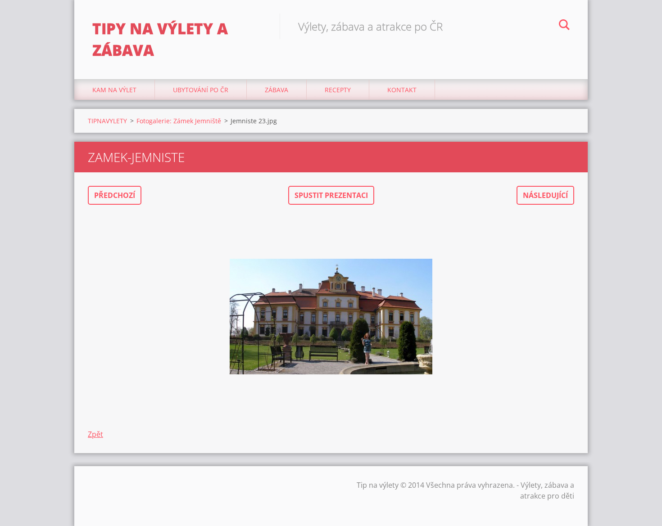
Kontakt (402, 89)
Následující (545, 195)
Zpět (95, 434)
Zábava (276, 89)
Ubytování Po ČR (200, 89)
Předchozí (114, 195)
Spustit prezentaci (331, 195)
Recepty (338, 89)
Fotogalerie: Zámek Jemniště (178, 121)
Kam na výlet (114, 89)
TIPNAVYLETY (107, 121)
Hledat (564, 26)
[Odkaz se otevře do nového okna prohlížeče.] (331, 317)
